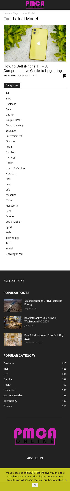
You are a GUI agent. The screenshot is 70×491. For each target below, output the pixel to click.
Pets (8, 211)
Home (7, 13)
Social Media (13, 221)
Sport (9, 227)
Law (8, 184)
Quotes (10, 216)
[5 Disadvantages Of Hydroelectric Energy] (13, 305)
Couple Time (13, 120)
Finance (10, 141)
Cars (8, 109)
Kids (8, 179)
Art (7, 93)
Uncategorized (14, 253)
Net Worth (12, 205)
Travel (9, 248)
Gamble (10, 152)
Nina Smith (10, 75)
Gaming (10, 157)
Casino (10, 114)
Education (11, 130)
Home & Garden (15, 168)
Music (9, 200)
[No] (65, 480)
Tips (8, 243)
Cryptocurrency (14, 125)
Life (8, 189)
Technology (12, 237)
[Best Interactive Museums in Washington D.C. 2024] (13, 322)
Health (9, 162)
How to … (11, 173)
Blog (8, 98)
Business (11, 104)
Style (8, 232)
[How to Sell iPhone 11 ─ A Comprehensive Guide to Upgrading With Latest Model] (35, 43)
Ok (35, 485)
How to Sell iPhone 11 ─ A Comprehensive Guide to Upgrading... (34, 68)
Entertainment (14, 136)
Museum (11, 195)
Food (9, 146)
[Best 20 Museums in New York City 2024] (13, 339)
